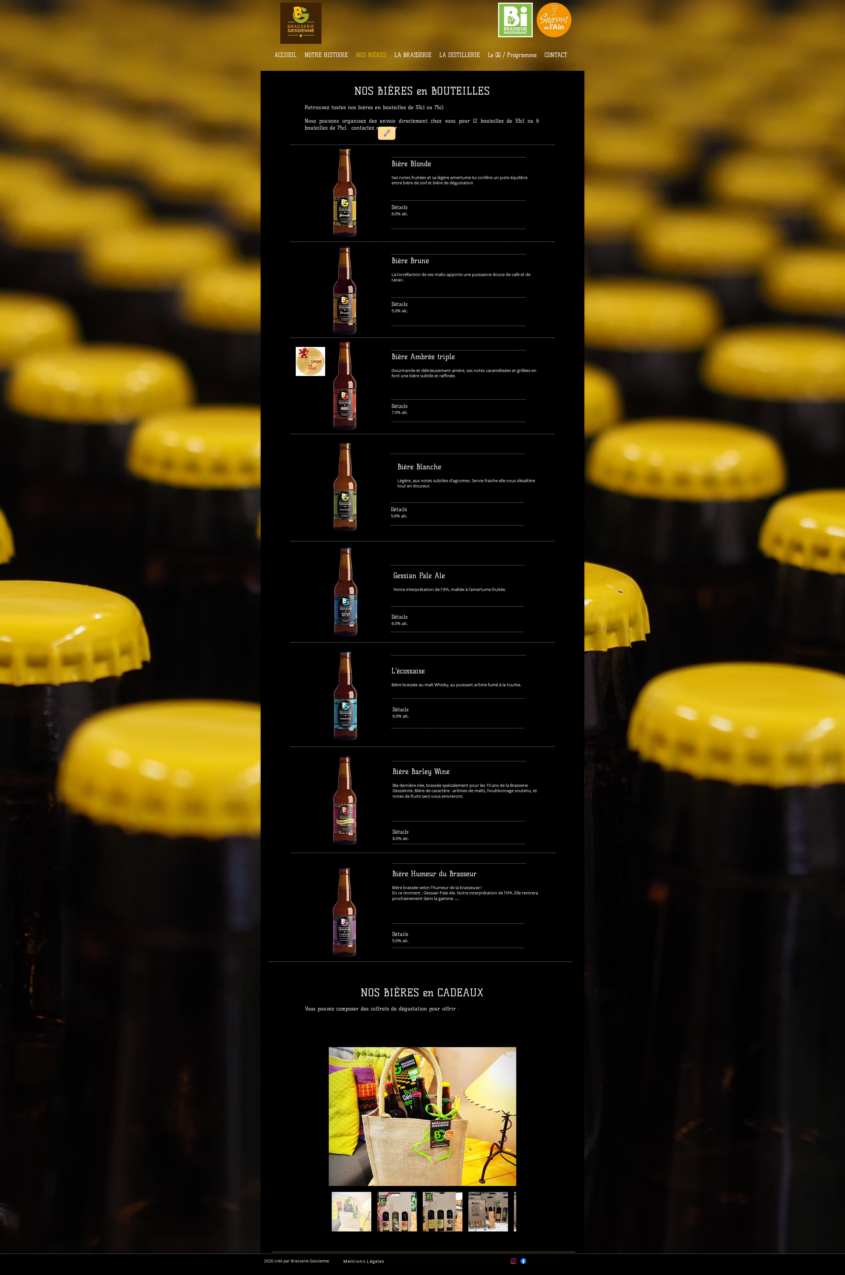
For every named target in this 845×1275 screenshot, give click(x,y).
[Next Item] (505, 1116)
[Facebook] (523, 1261)
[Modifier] (386, 133)
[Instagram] (513, 1261)
